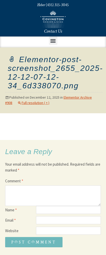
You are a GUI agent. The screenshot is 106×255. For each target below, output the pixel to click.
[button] (53, 40)
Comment (14, 180)
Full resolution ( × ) (35, 102)
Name (11, 209)
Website (12, 230)
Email (10, 220)
